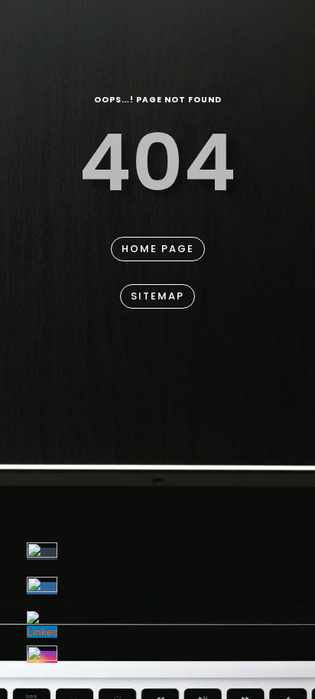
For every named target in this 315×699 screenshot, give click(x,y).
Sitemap (157, 296)
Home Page (158, 248)
